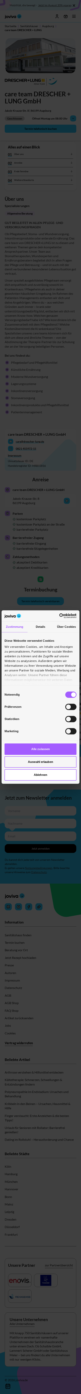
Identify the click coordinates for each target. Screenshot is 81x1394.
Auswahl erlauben (40, 761)
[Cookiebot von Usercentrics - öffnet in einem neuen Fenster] (59, 615)
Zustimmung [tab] (14, 626)
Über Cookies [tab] (66, 626)
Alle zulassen (40, 749)
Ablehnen (40, 774)
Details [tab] (40, 626)
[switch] (70, 707)
